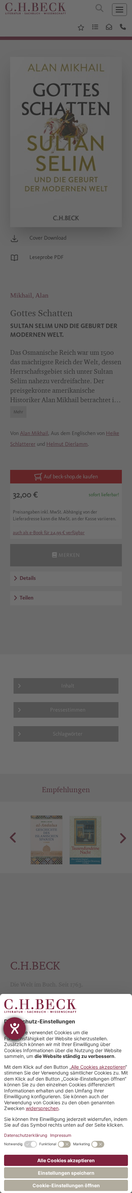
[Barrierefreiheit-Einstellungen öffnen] (14, 1028)
